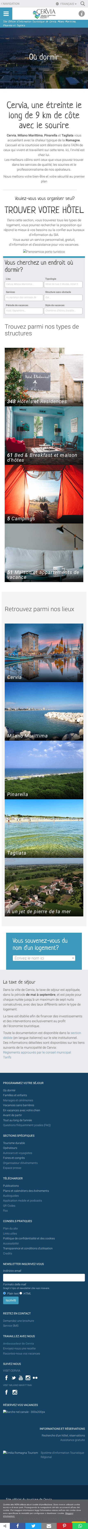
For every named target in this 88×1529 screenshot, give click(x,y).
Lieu (8, 278)
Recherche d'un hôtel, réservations (63, 1435)
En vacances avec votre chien (22, 1110)
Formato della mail (26, 1286)
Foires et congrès (14, 1158)
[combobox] (24, 284)
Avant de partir (12, 1115)
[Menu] (6, 14)
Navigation (11, 3)
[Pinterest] (64, 1526)
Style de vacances (54, 305)
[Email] (49, 1526)
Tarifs (7, 1057)
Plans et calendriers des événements (26, 1191)
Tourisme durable (14, 1143)
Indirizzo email (12, 1270)
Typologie (50, 278)
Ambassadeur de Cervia (18, 1343)
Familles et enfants (15, 1095)
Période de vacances (17, 305)
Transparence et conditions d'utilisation (28, 1248)
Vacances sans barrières (18, 1105)
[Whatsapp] (80, 1526)
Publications (11, 1186)
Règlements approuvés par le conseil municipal (37, 1052)
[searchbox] (24, 284)
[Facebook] (17, 1526)
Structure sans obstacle (58, 292)
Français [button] (67, 3)
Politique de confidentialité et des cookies (29, 1238)
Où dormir (9, 1090)
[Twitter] (33, 1526)
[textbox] (44, 958)
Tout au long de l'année (17, 1120)
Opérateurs (10, 1148)
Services (10, 292)
